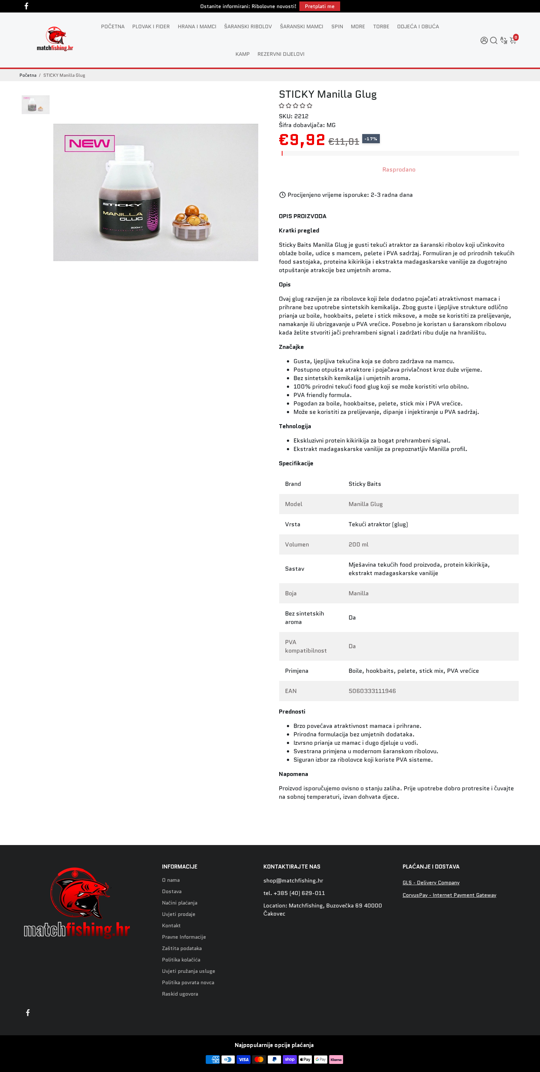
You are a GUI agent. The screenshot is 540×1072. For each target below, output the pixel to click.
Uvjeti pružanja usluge (188, 971)
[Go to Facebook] (26, 6)
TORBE (381, 26)
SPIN (337, 26)
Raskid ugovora (180, 993)
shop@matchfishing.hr (293, 881)
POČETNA (113, 26)
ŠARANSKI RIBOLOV (248, 26)
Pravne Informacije (184, 937)
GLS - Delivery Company (431, 882)
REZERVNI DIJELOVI (281, 54)
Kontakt (171, 925)
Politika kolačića (181, 959)
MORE (358, 26)
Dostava (171, 891)
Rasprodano (398, 169)
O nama (171, 880)
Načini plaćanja (179, 902)
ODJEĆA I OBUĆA (418, 26)
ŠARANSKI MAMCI (301, 26)
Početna (27, 75)
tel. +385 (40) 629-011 (294, 893)
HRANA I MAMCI (197, 26)
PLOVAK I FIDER (151, 26)
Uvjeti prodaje (178, 914)
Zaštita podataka (182, 948)
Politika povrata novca (188, 982)
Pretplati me (320, 6)
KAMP (242, 54)
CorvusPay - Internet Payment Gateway (449, 895)
